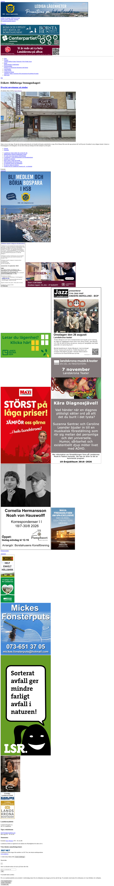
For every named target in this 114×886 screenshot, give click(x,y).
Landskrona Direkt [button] (9, 72)
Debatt (6, 64)
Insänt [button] (5, 63)
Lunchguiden (7, 69)
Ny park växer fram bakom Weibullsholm (15, 156)
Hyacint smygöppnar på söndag (14, 87)
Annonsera (16, 73)
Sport (30, 61)
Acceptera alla (4, 884)
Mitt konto (7, 75)
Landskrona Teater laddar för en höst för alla (15, 153)
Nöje (23, 61)
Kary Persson (18, 91)
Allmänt (6, 61)
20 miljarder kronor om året (13, 163)
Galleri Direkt (7, 70)
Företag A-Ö (7, 67)
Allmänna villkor (8, 73)
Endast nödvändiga (6, 882)
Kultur (14, 61)
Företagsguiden (5, 550)
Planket (10, 64)
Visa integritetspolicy (6, 881)
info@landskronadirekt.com (8, 833)
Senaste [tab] (6, 148)
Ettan (5, 58)
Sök (2, 871)
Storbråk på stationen (9, 159)
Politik (27, 61)
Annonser (3, 24)
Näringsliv (19, 61)
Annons (3, 1)
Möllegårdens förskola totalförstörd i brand (15, 154)
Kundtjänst (31, 73)
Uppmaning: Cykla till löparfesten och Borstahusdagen (18, 157)
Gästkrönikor (15, 64)
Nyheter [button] (6, 60)
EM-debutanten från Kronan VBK (13, 162)
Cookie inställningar (19, 857)
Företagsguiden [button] (8, 66)
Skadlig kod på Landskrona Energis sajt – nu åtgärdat (18, 166)
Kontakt (36, 73)
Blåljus (11, 61)
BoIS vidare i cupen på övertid (12, 160)
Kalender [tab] (6, 150)
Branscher (14, 67)
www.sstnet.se (4, 854)
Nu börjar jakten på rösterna (11, 165)
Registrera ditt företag (22, 67)
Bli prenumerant (23, 73)
